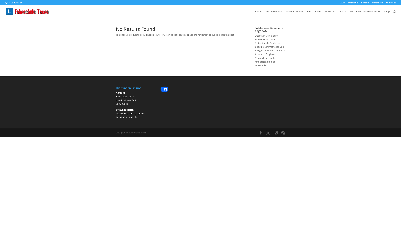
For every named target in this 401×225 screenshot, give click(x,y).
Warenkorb (377, 3)
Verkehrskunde (294, 11)
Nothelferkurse (274, 11)
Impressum (352, 3)
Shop (387, 11)
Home (258, 11)
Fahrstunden (314, 11)
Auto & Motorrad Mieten (363, 11)
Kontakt (365, 3)
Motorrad (330, 11)
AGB (342, 3)
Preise (342, 11)
